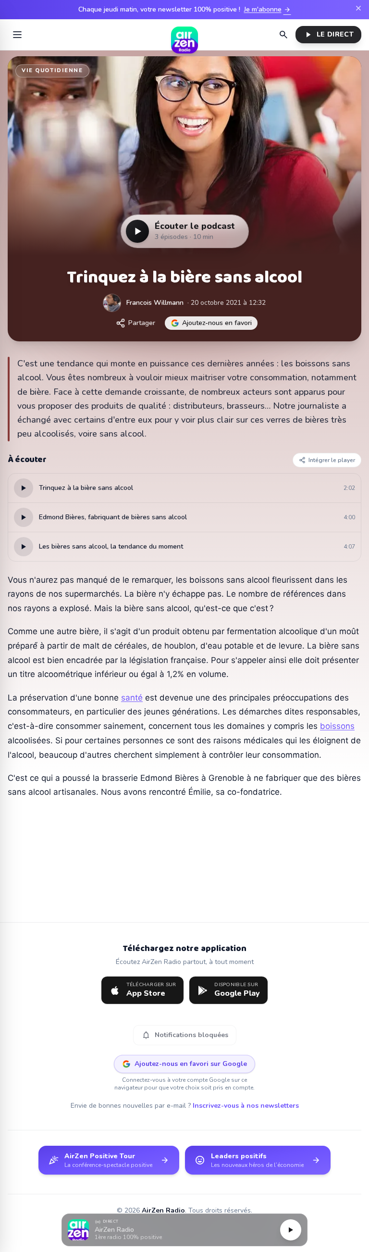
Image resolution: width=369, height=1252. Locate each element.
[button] (185, 1230)
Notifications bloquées (184, 1035)
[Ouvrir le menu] (17, 34)
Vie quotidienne (52, 70)
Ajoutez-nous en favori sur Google (191, 1063)
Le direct (328, 34)
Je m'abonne (267, 9)
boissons (337, 726)
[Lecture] (290, 1229)
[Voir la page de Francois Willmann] (112, 303)
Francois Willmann (155, 302)
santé (132, 697)
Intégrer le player (331, 460)
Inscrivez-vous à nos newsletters (246, 1105)
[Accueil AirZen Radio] (184, 34)
